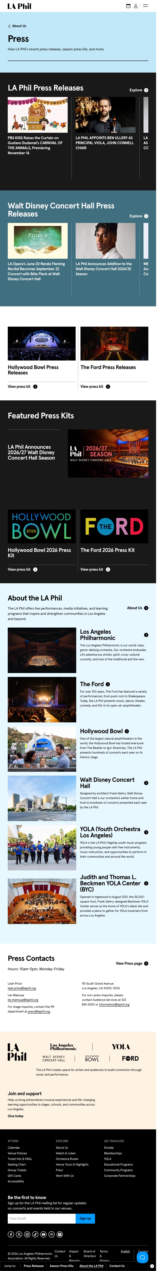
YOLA (107, 1159)
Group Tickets (17, 1170)
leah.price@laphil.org (22, 988)
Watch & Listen (66, 1153)
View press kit (19, 387)
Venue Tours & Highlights (72, 1164)
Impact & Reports (74, 1256)
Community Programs (118, 1170)
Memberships (113, 1153)
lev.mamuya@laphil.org (23, 1000)
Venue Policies (17, 1153)
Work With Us (65, 1176)
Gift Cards (14, 1176)
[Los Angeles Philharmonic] (42, 650)
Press (59, 1170)
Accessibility (16, 1181)
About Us (19, 26)
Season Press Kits (61, 1266)
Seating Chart (17, 1164)
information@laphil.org (114, 1004)
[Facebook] (11, 1234)
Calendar (14, 1147)
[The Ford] (42, 699)
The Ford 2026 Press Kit (107, 550)
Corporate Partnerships (120, 1176)
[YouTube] (43, 1234)
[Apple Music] (60, 1234)
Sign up (85, 1218)
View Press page (129, 964)
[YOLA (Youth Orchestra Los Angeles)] (42, 847)
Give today (15, 1116)
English (125, 1251)
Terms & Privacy (104, 1256)
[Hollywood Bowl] (42, 749)
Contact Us (117, 1266)
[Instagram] (27, 1234)
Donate (109, 1147)
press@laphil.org (39, 1011)
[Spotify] (51, 1234)
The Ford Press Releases (108, 367)
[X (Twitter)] (19, 1234)
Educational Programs (118, 1164)
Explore (136, 90)
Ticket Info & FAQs (20, 1159)
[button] (145, 6)
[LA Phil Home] (19, 6)
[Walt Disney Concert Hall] (42, 798)
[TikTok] (35, 1234)
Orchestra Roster (67, 1159)
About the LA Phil (91, 1266)
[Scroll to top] (152, 1266)
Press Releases (34, 1266)
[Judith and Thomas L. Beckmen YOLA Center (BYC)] (42, 901)
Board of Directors (90, 1254)
